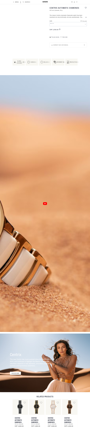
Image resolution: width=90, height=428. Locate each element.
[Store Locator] (72, 2)
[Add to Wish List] (86, 8)
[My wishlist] (77, 2)
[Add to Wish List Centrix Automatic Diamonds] (24, 402)
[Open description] (86, 17)
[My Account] (74, 2)
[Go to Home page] (45, 2)
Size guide (84, 21)
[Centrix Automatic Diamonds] (20, 407)
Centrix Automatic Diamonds (18, 420)
